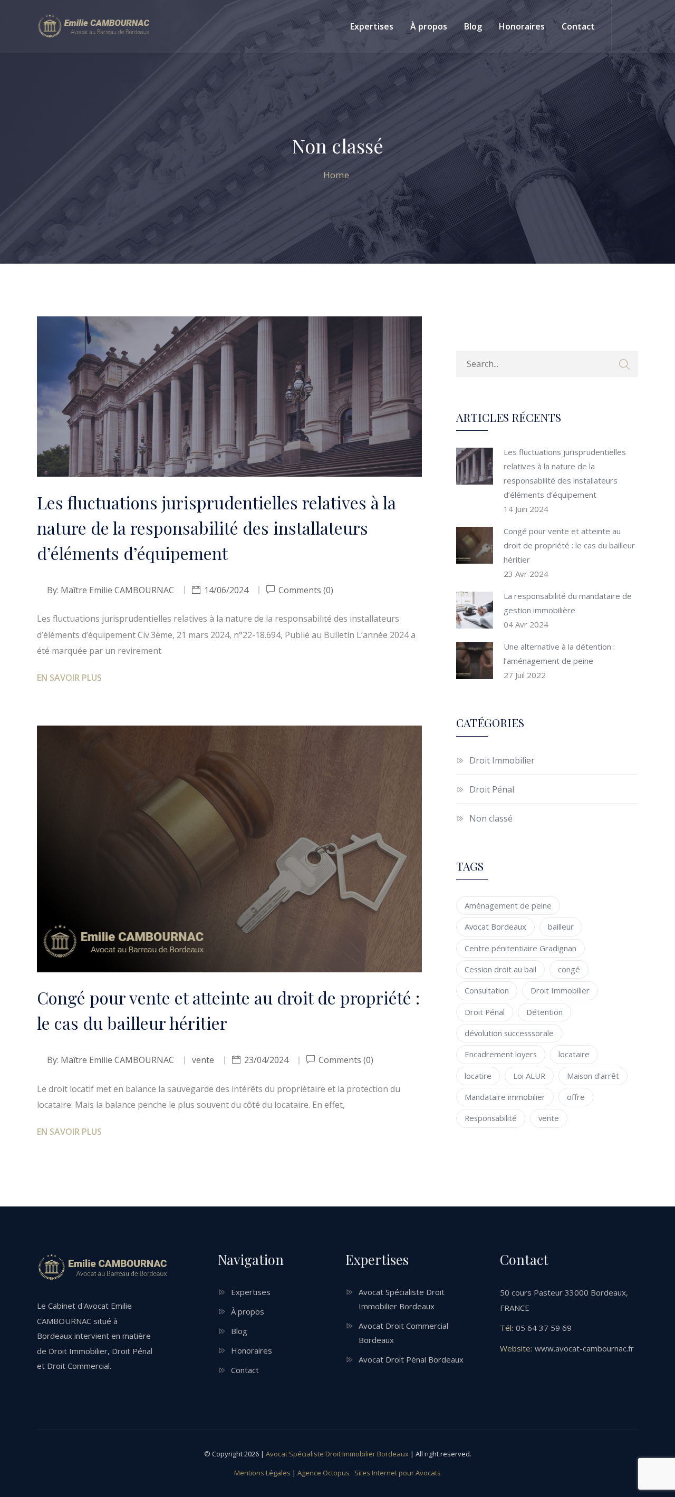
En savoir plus (69, 677)
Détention (544, 1012)
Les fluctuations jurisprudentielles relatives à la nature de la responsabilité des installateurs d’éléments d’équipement (216, 527)
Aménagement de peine (508, 905)
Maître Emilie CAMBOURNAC (117, 590)
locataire (574, 1054)
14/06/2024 (226, 590)
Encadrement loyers (501, 1054)
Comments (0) (304, 590)
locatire (478, 1075)
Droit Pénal (491, 789)
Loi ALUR (529, 1075)
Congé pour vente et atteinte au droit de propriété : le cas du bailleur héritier (228, 1010)
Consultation (487, 990)
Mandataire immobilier (505, 1097)
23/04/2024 (266, 1060)
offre (576, 1097)
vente (548, 1118)
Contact (578, 26)
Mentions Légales (262, 1472)
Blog (473, 26)
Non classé (491, 818)
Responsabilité (491, 1118)
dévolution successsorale (509, 1033)
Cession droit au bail (500, 969)
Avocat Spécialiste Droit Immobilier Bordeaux (337, 1454)
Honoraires (522, 26)
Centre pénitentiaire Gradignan (520, 948)
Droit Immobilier (502, 760)
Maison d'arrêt (593, 1075)
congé (569, 969)
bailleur (561, 926)
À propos (428, 26)
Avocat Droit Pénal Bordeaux (411, 1359)
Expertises (371, 26)
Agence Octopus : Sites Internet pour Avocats (369, 1472)
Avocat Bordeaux (495, 926)
